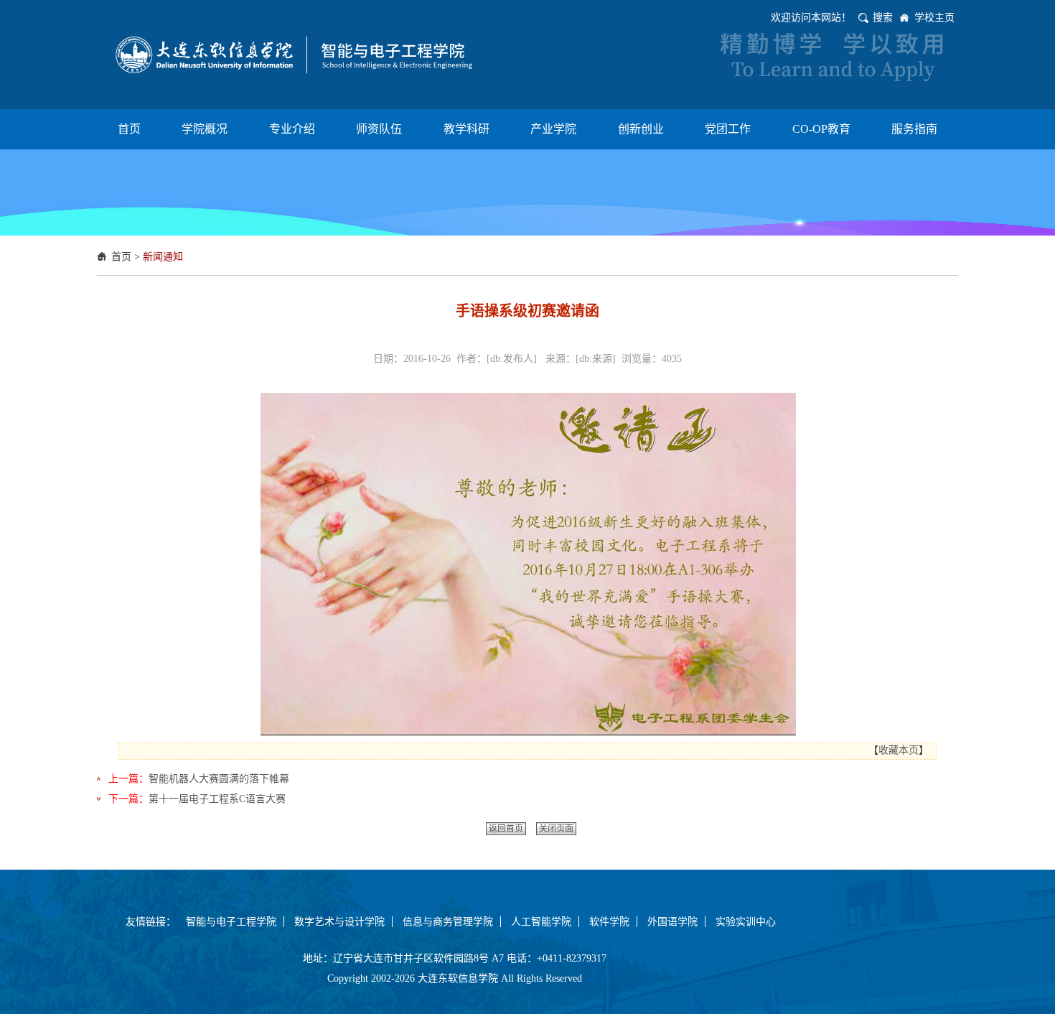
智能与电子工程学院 (231, 921)
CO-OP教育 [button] (821, 129)
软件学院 (609, 921)
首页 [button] (129, 129)
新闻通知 (163, 256)
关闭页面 (556, 829)
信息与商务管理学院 (448, 921)
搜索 (883, 17)
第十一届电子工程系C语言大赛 (217, 799)
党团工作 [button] (728, 129)
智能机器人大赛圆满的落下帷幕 (219, 778)
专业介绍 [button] (292, 129)
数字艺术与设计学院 (339, 921)
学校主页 (934, 17)
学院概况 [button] (205, 129)
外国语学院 (672, 921)
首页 (121, 256)
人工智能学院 (541, 921)
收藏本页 (898, 750)
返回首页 (506, 829)
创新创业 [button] (641, 129)
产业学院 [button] (553, 129)
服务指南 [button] (914, 129)
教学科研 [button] (466, 129)
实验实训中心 (746, 921)
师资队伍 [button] (379, 129)
